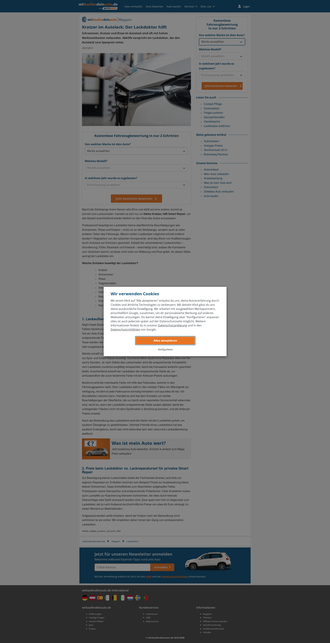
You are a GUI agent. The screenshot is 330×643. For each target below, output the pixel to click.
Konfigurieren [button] (165, 349)
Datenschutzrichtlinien (125, 329)
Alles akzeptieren (165, 340)
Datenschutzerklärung (172, 325)
